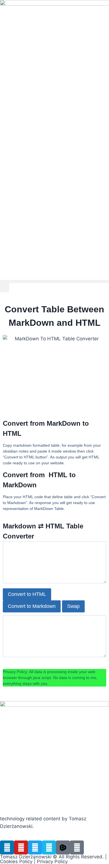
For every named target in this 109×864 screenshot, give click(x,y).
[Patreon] (77, 847)
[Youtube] (21, 847)
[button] (54, 281)
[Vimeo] (49, 847)
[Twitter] (35, 847)
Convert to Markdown (32, 606)
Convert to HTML (27, 594)
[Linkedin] (7, 847)
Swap (73, 606)
